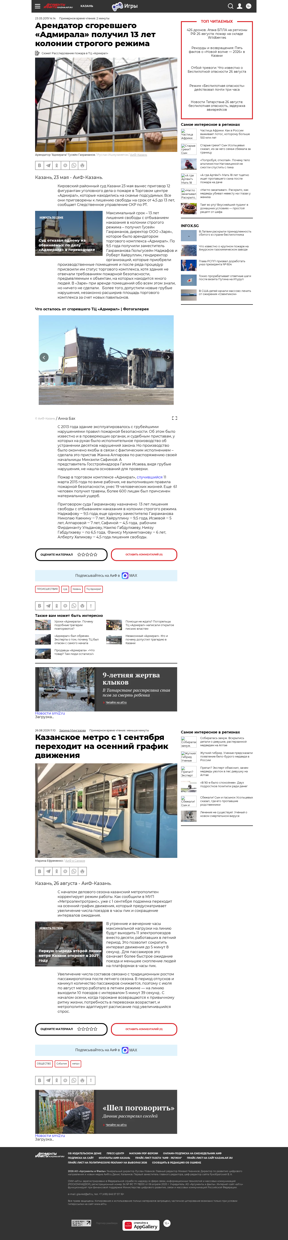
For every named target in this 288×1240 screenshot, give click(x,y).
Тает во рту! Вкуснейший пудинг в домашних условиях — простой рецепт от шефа (224, 208)
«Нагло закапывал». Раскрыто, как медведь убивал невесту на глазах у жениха (225, 193)
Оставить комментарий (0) (144, 554)
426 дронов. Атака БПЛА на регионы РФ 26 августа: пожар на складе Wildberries (217, 34)
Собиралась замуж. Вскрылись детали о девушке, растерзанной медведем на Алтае (223, 741)
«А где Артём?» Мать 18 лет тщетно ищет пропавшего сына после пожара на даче (224, 178)
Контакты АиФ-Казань (114, 1158)
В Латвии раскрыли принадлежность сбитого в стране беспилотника (225, 233)
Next (168, 357)
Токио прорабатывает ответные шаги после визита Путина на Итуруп (225, 278)
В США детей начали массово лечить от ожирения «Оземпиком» (225, 292)
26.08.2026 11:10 (45, 730)
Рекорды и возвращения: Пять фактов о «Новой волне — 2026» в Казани (217, 52)
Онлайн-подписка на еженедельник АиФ (192, 1153)
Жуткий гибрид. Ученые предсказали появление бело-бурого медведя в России (226, 756)
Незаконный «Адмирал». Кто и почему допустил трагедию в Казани (147, 639)
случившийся (150, 477)
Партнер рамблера (106, 1223)
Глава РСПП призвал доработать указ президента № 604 (222, 263)
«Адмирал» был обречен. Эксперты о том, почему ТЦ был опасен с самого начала (76, 639)
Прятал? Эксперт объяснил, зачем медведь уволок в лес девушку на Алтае (224, 771)
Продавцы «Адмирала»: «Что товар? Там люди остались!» (74, 652)
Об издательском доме (84, 1153)
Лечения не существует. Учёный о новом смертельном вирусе (223, 814)
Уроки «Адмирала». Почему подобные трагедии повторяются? (73, 625)
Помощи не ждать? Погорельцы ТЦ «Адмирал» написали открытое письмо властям (150, 625)
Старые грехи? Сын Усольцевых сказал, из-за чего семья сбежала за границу (225, 149)
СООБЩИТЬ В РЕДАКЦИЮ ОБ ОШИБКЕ (176, 1162)
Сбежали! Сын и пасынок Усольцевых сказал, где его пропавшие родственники (226, 801)
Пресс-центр (115, 1153)
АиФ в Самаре (75, 860)
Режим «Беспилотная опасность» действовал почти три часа (217, 88)
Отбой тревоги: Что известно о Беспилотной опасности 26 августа (217, 70)
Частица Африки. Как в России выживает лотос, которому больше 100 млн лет (225, 134)
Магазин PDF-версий (143, 1153)
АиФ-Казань (138, 154)
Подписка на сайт (81, 1158)
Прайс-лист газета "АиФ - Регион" (158, 1158)
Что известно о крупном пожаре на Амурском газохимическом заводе (224, 248)
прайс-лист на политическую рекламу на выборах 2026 (107, 1162)
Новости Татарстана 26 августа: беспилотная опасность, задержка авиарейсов (217, 106)
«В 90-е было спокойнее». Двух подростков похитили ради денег (224, 784)
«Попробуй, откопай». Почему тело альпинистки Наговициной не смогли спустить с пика (225, 163)
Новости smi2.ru (50, 713)
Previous (44, 357)
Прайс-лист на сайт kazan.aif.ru (210, 1158)
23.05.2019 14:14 (45, 18)
